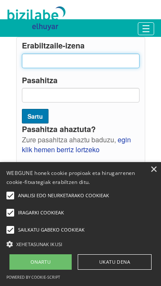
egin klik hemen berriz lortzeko (76, 144)
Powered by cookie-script (33, 277)
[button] (80, 244)
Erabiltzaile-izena (53, 45)
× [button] (153, 169)
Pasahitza (40, 80)
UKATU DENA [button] (114, 262)
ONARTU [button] (40, 262)
